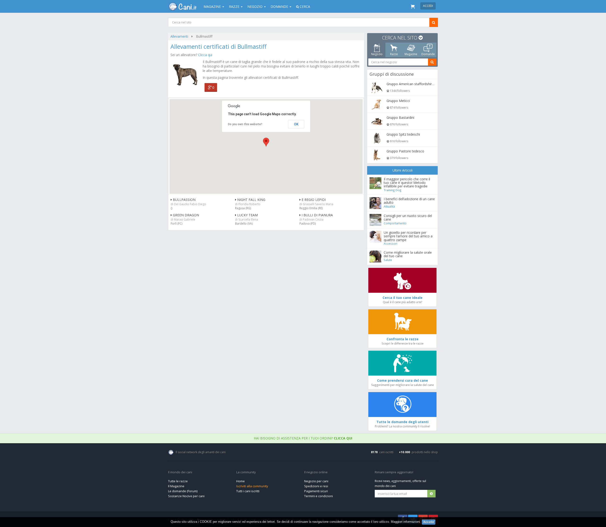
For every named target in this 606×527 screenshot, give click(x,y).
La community (246, 472)
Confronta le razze (403, 339)
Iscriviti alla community (252, 486)
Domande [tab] (428, 54)
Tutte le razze (178, 481)
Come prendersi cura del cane (402, 380)
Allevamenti (179, 36)
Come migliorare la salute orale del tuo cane (408, 254)
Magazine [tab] (411, 54)
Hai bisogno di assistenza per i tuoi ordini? (303, 438)
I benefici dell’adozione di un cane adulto (409, 201)
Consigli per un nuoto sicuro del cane (408, 217)
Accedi (428, 6)
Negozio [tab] (377, 54)
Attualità (389, 206)
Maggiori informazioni (405, 521)
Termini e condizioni (318, 496)
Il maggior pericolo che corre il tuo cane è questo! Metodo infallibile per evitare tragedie (407, 183)
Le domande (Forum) (182, 491)
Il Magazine (176, 486)
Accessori (390, 243)
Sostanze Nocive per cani (186, 496)
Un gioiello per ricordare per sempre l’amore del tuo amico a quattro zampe (408, 236)
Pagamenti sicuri (316, 491)
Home (240, 481)
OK (296, 124)
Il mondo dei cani (180, 472)
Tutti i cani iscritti (247, 491)
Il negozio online (316, 472)
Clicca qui (205, 55)
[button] (266, 142)
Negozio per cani (316, 481)
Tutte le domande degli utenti (402, 422)
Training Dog (392, 190)
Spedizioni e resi (316, 486)
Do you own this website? (245, 124)
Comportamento (395, 223)
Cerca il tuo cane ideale (403, 297)
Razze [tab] (394, 54)
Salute (388, 260)
